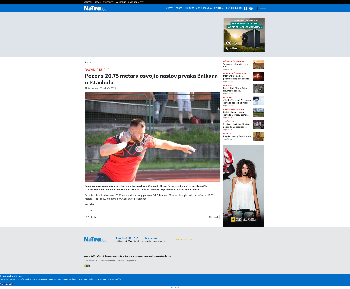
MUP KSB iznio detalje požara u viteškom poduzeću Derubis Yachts (237, 77)
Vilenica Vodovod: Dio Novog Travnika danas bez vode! (237, 101)
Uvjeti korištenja (90, 261)
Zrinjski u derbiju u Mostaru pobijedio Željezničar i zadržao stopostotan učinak (236, 125)
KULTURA (189, 8)
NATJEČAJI (88, 2)
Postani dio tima (184, 239)
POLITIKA (219, 8)
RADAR (98, 2)
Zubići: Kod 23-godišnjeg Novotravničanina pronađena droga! (235, 89)
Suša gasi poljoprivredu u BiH (235, 65)
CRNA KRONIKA (204, 8)
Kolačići (121, 261)
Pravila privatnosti (107, 261)
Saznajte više (6, 284)
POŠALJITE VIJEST (136, 2)
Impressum (131, 261)
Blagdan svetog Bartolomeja (237, 136)
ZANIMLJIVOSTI (234, 8)
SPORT (179, 8)
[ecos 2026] (244, 34)
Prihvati (175, 287)
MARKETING (121, 2)
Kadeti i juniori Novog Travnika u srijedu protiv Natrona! (235, 113)
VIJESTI (169, 8)
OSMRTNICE (108, 2)
